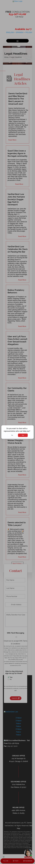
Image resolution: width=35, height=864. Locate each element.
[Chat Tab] (17, 432)
